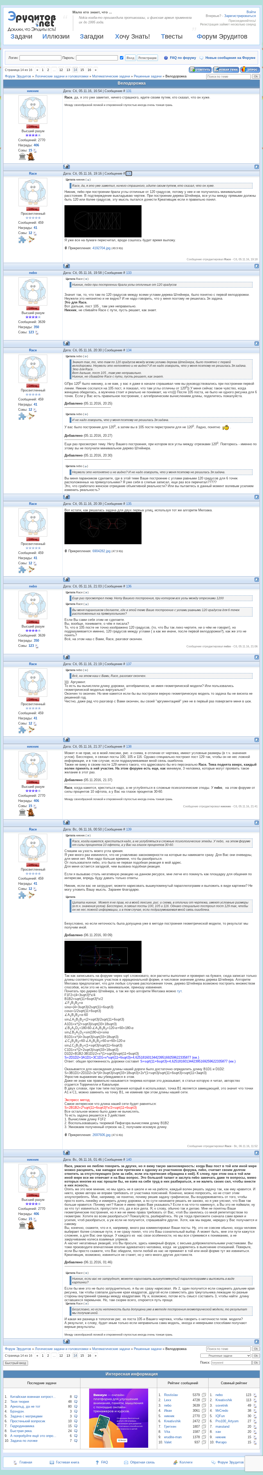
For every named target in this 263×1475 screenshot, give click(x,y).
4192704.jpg (101, 248)
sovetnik (221, 1405)
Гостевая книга (67, 1462)
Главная (26, 1462)
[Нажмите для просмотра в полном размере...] (103, 236)
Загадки (92, 36)
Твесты (172, 36)
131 (129, 91)
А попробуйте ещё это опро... (33, 1436)
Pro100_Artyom (227, 1421)
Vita (167, 1432)
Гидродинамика (22, 1426)
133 (129, 273)
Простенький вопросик (27, 1421)
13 (68, 70)
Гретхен (170, 1426)
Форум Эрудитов (222, 36)
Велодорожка (175, 76)
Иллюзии (56, 36)
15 (82, 70)
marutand (222, 1426)
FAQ (104, 1462)
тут (179, 991)
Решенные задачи (148, 76)
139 (129, 829)
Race (33, 173)
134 (129, 350)
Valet (168, 1442)
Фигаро (221, 1442)
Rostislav (171, 1395)
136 (129, 586)
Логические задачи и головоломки (61, 76)
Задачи (21, 36)
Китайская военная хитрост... (33, 1397)
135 (129, 504)
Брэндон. (17, 1411)
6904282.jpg (101, 551)
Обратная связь (142, 1462)
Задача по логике (23, 1441)
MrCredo (221, 1411)
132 (129, 173)
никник (33, 91)
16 (89, 70)
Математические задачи (111, 76)
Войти (251, 12)
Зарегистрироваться (240, 16)
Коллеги (186, 1462)
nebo (33, 273)
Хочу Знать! (132, 36)
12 (61, 70)
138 (129, 746)
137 (129, 664)
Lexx (167, 1400)
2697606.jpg (101, 1135)
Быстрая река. (21, 1431)
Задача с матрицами (26, 1416)
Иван (168, 1411)
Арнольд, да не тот (25, 1406)
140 (129, 1159)
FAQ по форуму (183, 58)
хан (218, 1432)
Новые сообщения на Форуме (230, 58)
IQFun (220, 1416)
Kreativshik (172, 1421)
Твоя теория (19, 1402)
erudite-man (173, 1437)
